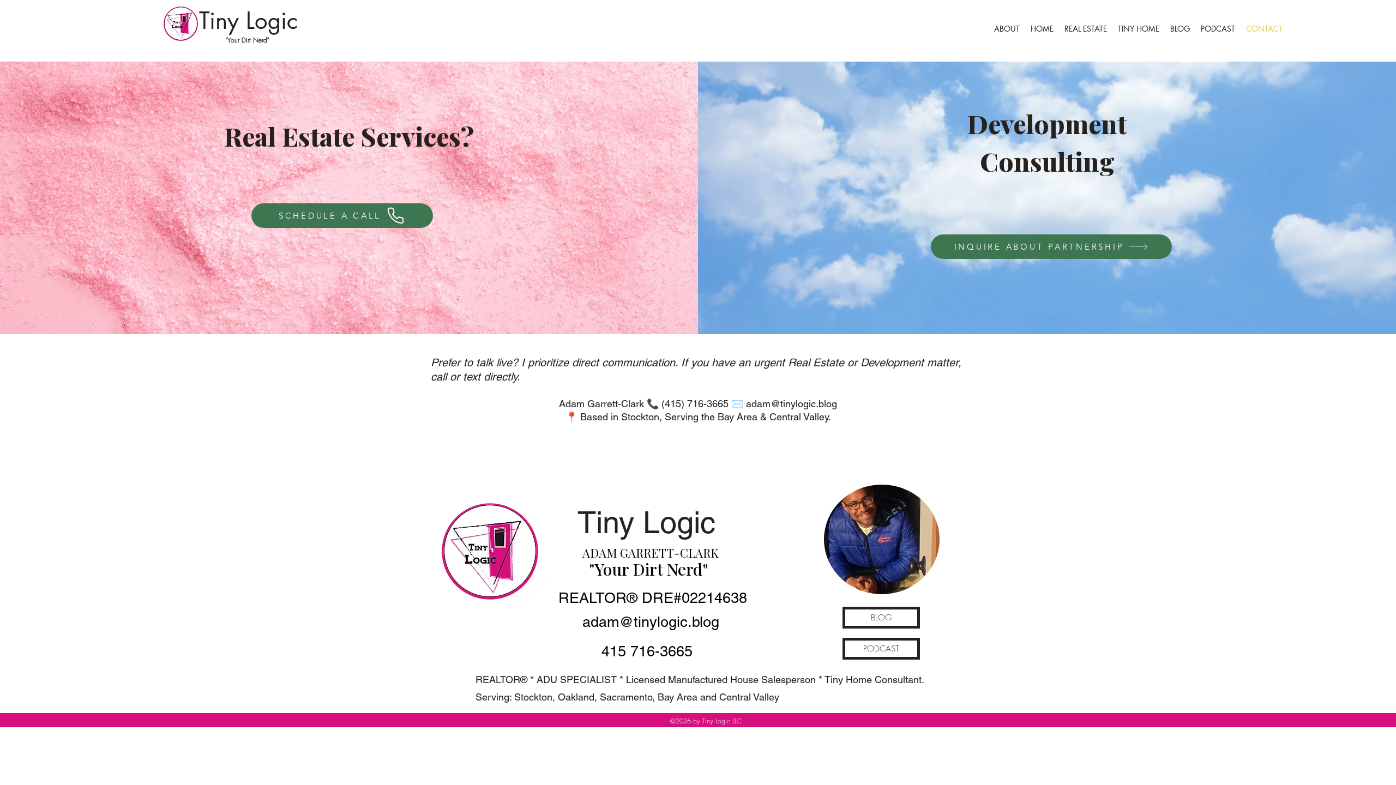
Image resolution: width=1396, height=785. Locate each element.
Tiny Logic (248, 20)
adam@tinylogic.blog (791, 403)
